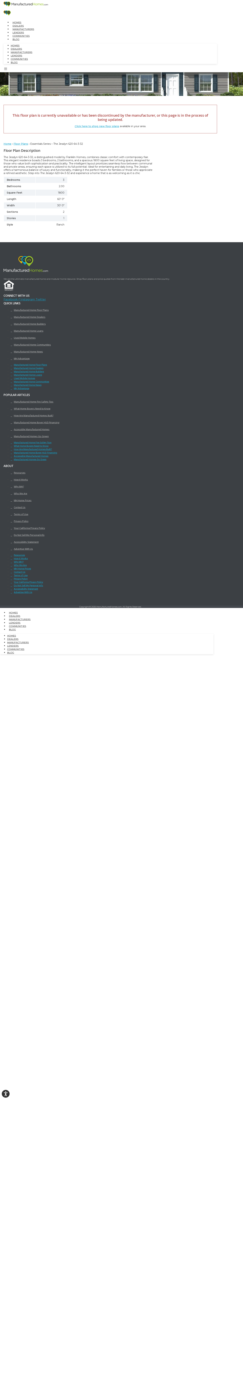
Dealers (18, 26)
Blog (15, 39)
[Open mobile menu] (6, 69)
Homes (16, 22)
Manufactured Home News (28, 351)
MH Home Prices (22, 500)
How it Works (21, 479)
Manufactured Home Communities (32, 344)
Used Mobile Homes (25, 337)
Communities (21, 36)
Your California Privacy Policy (29, 528)
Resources (19, 472)
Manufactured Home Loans (28, 330)
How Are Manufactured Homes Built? (33, 415)
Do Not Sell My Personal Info (29, 535)
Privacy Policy (21, 521)
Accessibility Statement (26, 542)
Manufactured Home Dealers (29, 317)
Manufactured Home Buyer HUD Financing (36, 422)
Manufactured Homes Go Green (31, 436)
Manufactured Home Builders (30, 323)
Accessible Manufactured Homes (31, 429)
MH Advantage (22, 358)
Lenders (18, 32)
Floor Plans (21, 143)
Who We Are (20, 493)
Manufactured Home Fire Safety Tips (33, 401)
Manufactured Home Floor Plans (31, 310)
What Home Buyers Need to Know (32, 408)
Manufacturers (23, 29)
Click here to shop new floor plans (97, 126)
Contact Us (19, 507)
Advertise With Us (23, 548)
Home (7, 143)
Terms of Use (21, 514)
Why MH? (19, 486)
